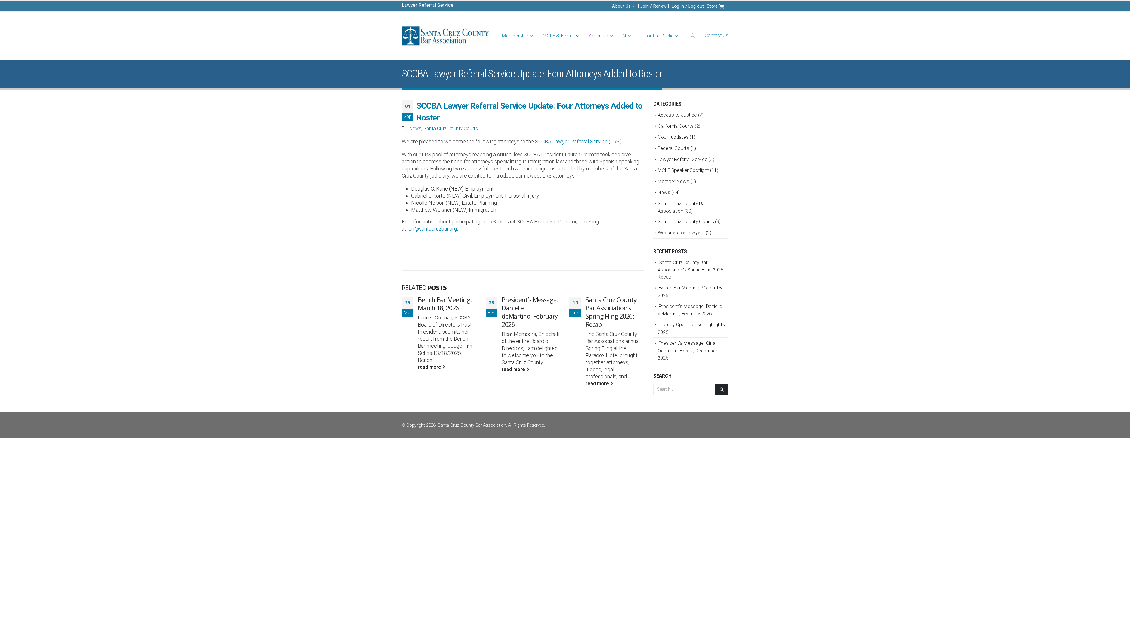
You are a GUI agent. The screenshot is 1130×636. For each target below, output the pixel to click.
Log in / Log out (688, 6)
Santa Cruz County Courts (450, 128)
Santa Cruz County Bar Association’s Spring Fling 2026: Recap (611, 312)
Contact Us (716, 35)
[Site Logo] (446, 36)
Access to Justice (677, 115)
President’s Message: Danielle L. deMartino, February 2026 (530, 312)
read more (430, 367)
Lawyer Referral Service (427, 5)
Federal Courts (673, 148)
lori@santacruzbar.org (432, 229)
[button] (692, 35)
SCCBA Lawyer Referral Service (571, 141)
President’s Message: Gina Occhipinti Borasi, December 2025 (687, 350)
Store (713, 6)
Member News (673, 181)
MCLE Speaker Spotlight (683, 170)
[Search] (721, 389)
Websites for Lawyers (681, 233)
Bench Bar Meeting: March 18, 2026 (445, 303)
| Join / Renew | (653, 6)
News (628, 35)
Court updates (673, 137)
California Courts (676, 126)
